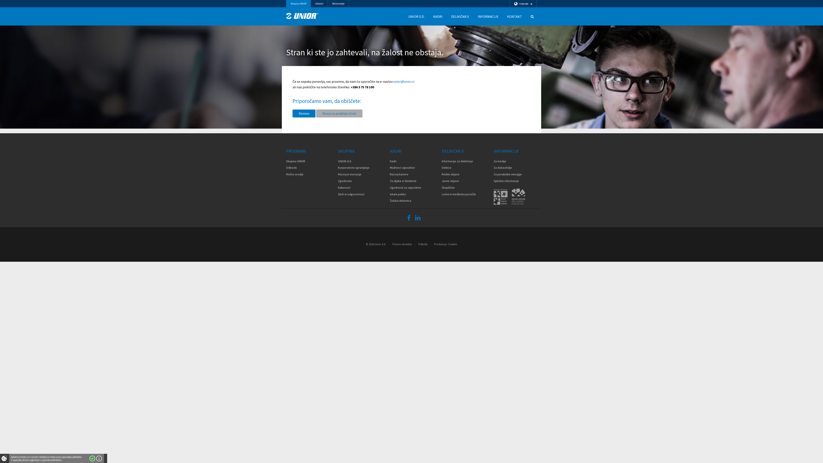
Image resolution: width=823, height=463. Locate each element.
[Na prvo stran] (302, 16)
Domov (304, 113)
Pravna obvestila (402, 244)
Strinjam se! (92, 458)
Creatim (452, 244)
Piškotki (423, 244)
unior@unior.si (404, 81)
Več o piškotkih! (99, 458)
